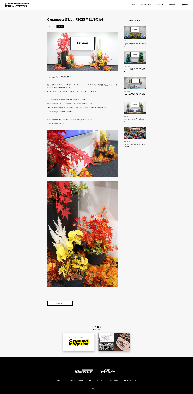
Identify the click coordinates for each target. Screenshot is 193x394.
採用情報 (185, 4)
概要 (133, 4)
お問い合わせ (113, 380)
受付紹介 (60, 26)
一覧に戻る (60, 303)
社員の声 (172, 4)
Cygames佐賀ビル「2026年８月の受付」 (135, 45)
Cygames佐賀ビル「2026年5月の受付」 (134, 120)
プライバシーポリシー (128, 380)
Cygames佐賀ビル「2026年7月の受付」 (134, 70)
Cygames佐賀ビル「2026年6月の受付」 (134, 95)
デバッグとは (146, 4)
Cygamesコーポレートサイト (95, 380)
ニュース (160, 4)
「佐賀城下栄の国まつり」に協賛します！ (134, 145)
